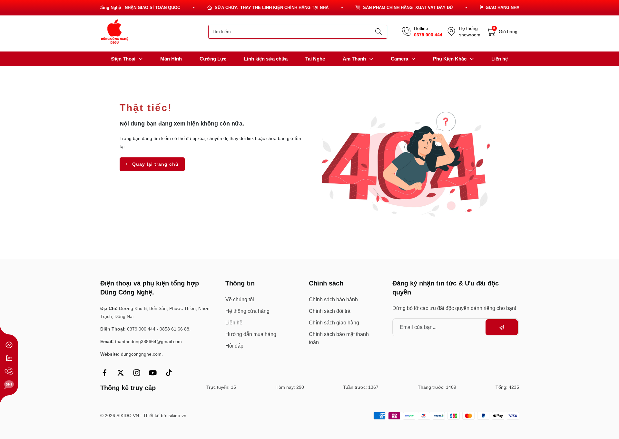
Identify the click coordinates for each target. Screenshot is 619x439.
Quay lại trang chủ (155, 164)
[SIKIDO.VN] (114, 31)
